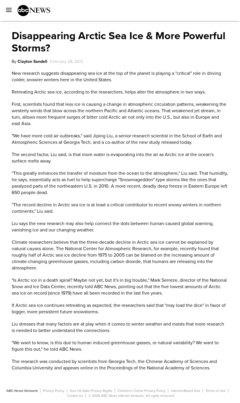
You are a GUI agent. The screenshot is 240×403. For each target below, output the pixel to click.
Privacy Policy (53, 391)
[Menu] (7, 8)
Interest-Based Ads (185, 391)
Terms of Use (215, 391)
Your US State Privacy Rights (91, 391)
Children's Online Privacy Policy (141, 391)
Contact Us (75, 396)
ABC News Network (22, 391)
